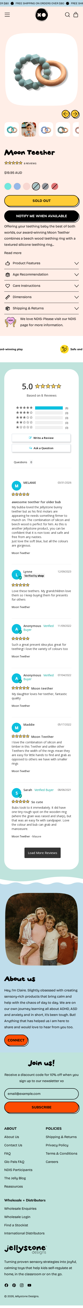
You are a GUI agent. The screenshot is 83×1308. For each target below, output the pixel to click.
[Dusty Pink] (54, 186)
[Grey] (45, 186)
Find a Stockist (16, 1225)
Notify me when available (41, 216)
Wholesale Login (17, 1217)
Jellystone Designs (27, 1296)
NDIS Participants (18, 1170)
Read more (12, 253)
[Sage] (36, 186)
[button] (67, 15)
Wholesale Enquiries (20, 1209)
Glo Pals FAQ (14, 1162)
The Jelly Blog (15, 1178)
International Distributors (24, 1233)
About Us (11, 1137)
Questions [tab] (20, 462)
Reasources (13, 1186)
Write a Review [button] (43, 438)
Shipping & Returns (61, 1137)
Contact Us (13, 1145)
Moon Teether (21, 553)
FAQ (7, 1153)
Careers (52, 1162)
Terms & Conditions (61, 1153)
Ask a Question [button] (43, 448)
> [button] (42, 853)
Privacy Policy (57, 1145)
